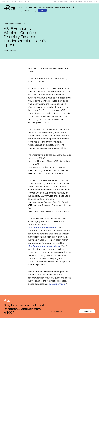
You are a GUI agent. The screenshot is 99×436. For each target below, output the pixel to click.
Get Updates (87, 311)
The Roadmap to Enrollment (43, 227)
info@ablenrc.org (57, 284)
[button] (73, 7)
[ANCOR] (9, 7)
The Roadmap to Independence (45, 246)
